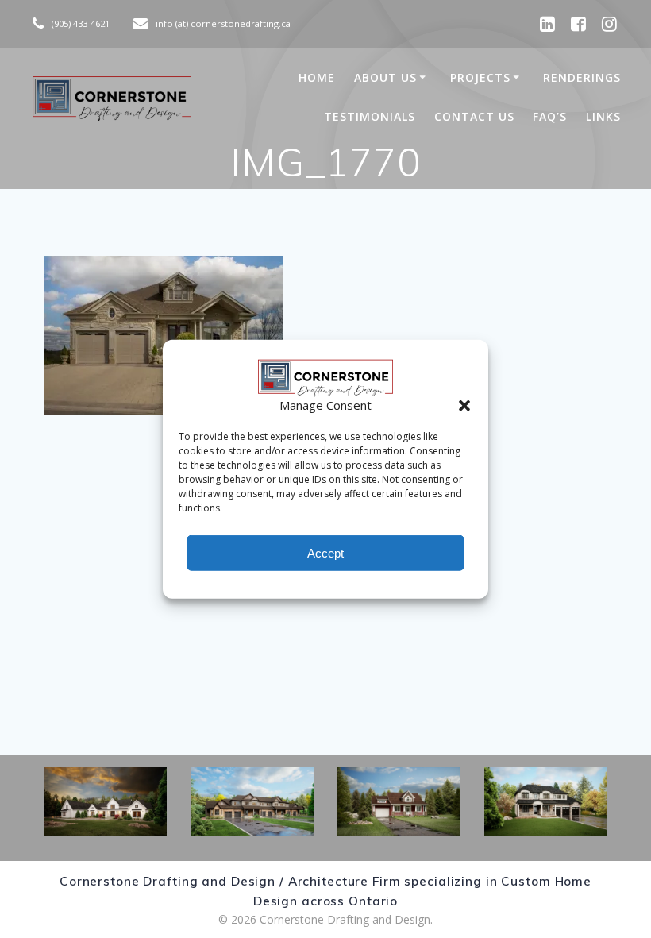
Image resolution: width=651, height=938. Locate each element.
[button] (464, 405)
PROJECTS (480, 77)
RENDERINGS (582, 77)
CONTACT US (474, 116)
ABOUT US (385, 77)
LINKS (603, 116)
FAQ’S (550, 116)
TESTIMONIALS (369, 116)
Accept (325, 552)
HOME (317, 77)
